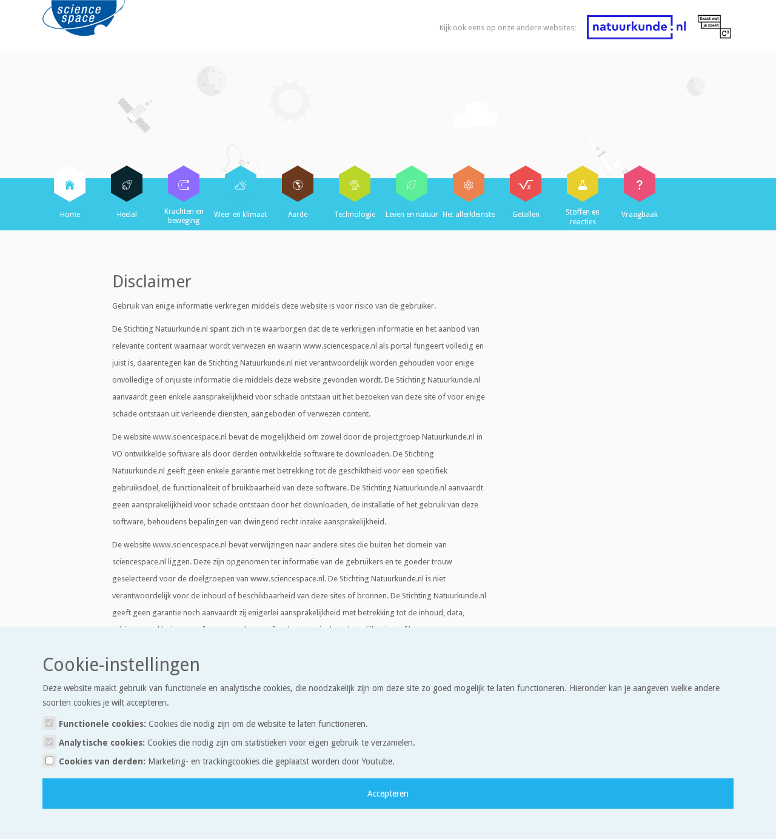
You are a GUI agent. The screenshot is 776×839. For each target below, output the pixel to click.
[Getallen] (525, 184)
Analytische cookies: (235, 742)
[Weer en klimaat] (240, 184)
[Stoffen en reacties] (582, 184)
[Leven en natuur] (411, 184)
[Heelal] (126, 184)
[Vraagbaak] (639, 184)
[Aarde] (297, 184)
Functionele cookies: (212, 724)
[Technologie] (354, 184)
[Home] (69, 184)
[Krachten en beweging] (183, 184)
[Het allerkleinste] (468, 184)
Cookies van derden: (225, 761)
